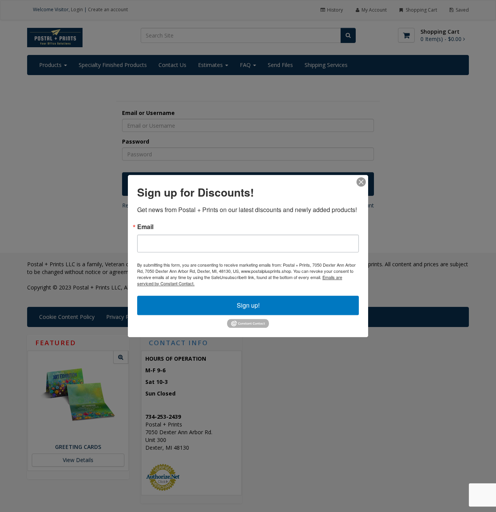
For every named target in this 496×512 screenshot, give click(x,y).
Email (145, 227)
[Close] (361, 182)
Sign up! (248, 305)
